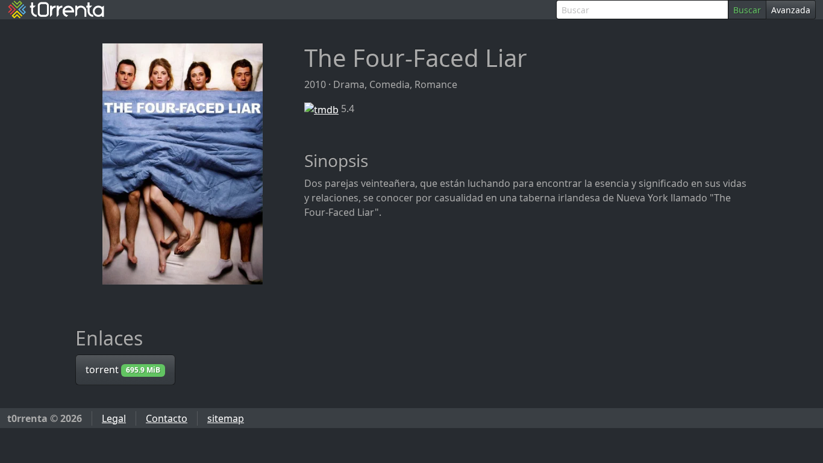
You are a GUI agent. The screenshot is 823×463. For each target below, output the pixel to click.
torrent (123, 369)
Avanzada (790, 10)
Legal (114, 418)
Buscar (747, 10)
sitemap (225, 418)
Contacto (166, 418)
